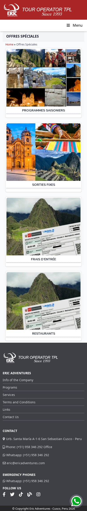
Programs (10, 387)
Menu (78, 25)
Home (9, 44)
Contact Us (11, 417)
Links (6, 409)
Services (9, 395)
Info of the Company (18, 380)
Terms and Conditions (19, 402)
